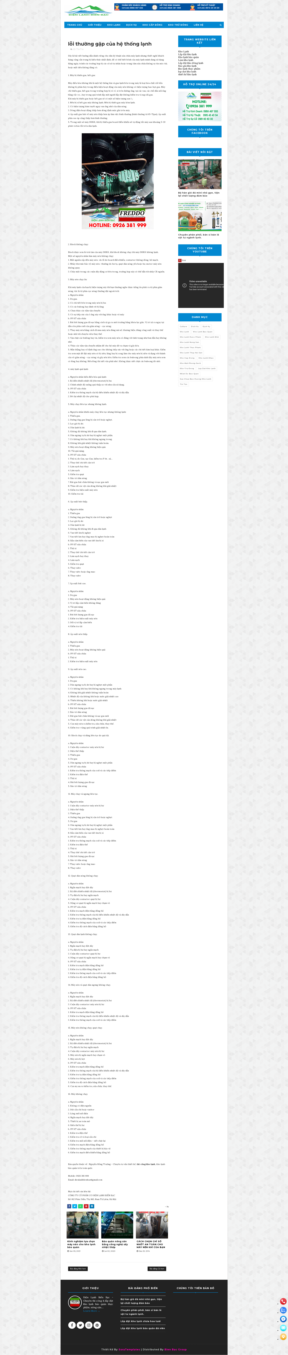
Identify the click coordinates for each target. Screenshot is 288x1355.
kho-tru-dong (187, 369)
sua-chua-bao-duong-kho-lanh (195, 379)
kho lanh (184, 332)
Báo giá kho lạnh (187, 65)
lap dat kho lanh (187, 71)
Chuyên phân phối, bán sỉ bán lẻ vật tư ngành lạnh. (198, 236)
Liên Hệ (198, 25)
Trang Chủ (74, 25)
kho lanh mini (212, 337)
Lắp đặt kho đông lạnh (190, 62)
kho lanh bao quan (202, 332)
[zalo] (283, 1310)
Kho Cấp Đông (152, 25)
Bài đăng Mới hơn (78, 1269)
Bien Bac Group (176, 1349)
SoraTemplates (129, 1349)
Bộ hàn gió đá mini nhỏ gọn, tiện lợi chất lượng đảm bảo (199, 194)
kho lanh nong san (189, 342)
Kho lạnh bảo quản (188, 57)
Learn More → (91, 1310)
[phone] (283, 1301)
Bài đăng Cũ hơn (157, 1269)
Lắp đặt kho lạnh (187, 54)
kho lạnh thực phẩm (189, 68)
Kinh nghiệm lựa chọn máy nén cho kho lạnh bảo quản (81, 1244)
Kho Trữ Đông (178, 25)
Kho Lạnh (113, 25)
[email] (283, 1319)
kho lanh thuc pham (190, 348)
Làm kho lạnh (185, 59)
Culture (183, 327)
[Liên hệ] (283, 1336)
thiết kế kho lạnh (187, 74)
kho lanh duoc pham (190, 337)
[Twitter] (80, 1325)
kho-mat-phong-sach (190, 363)
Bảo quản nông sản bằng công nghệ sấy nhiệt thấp (115, 1244)
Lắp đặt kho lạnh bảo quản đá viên (143, 1328)
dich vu (195, 327)
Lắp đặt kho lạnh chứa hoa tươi (141, 1321)
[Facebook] (72, 1325)
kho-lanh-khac (206, 358)
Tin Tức (80, 49)
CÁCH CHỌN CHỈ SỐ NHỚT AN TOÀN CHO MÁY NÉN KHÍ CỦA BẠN (151, 1244)
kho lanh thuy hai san (191, 353)
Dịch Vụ (131, 25)
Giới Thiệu (95, 25)
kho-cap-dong (187, 358)
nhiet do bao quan (189, 374)
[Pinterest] (97, 1325)
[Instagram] (89, 1325)
